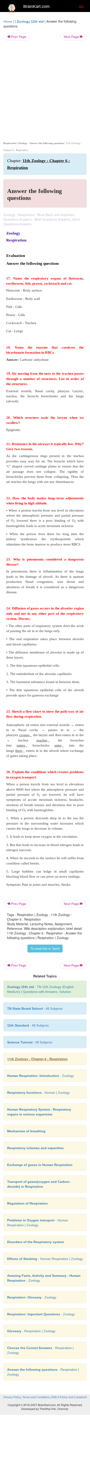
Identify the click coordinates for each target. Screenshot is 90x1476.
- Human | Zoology (38, 1092)
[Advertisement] (45, 90)
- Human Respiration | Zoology (45, 1259)
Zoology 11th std (30, 21)
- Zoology (40, 1076)
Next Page (72, 37)
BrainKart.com (36, 6)
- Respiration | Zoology (31, 1331)
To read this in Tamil (45, 948)
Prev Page (18, 37)
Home (7, 21)
